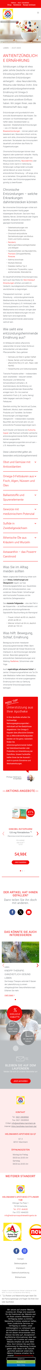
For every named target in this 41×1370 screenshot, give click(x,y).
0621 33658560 (23, 3)
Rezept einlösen (29, 5)
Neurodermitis (27, 161)
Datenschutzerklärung (20, 1273)
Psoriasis (11, 254)
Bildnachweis (20, 1277)
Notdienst (17, 5)
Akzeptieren (21, 1362)
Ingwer (5, 433)
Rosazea (11, 256)
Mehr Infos (21, 1365)
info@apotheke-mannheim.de (23, 1123)
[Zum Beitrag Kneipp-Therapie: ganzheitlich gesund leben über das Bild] (20, 952)
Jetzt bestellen (20, 862)
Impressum (20, 1268)
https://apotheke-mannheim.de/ (24, 1126)
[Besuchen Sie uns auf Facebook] (16, 1251)
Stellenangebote (20, 1263)
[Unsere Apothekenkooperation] (12, 1232)
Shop (9, 5)
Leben (6, 48)
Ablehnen (21, 1359)
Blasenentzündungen (11, 131)
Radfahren (14, 661)
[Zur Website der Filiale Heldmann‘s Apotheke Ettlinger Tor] (20, 1189)
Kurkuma (31, 430)
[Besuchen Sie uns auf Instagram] (25, 1251)
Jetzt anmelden (20, 1081)
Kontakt (20, 1259)
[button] (38, 832)
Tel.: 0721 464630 (20, 1209)
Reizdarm (12, 242)
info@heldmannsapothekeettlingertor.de (20, 1215)
